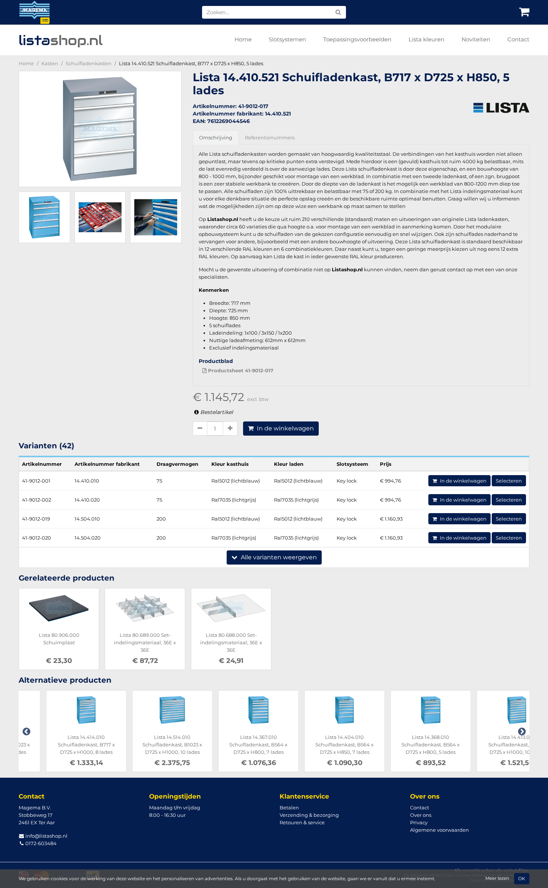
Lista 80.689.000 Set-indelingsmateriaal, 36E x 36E (145, 642)
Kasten (49, 63)
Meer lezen (497, 878)
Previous (25, 731)
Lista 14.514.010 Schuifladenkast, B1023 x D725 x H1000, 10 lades (145, 744)
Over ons (420, 815)
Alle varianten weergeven (278, 557)
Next (521, 731)
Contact (518, 39)
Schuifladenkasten (88, 63)
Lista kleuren (426, 39)
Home (243, 39)
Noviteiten (476, 39)
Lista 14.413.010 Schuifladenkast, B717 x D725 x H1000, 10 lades (489, 744)
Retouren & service (302, 822)
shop (61, 40)
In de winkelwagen (284, 428)
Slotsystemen (287, 39)
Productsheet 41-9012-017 (240, 370)
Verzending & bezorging (309, 815)
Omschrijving (215, 137)
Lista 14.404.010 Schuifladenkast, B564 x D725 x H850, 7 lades (317, 744)
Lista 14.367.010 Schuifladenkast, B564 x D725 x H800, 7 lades (231, 744)
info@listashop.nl (45, 836)
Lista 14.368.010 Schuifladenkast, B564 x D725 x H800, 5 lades (403, 744)
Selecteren (509, 481)
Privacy (419, 822)
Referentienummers (270, 137)
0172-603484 (40, 843)
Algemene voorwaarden (439, 830)
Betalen (289, 807)
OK (521, 878)
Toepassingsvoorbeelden (357, 39)
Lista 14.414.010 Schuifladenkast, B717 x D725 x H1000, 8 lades (59, 744)
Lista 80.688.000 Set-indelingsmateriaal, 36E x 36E (231, 642)
